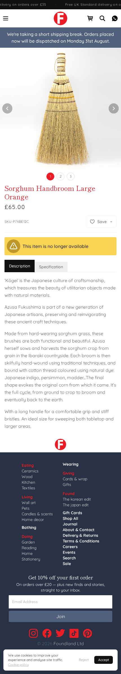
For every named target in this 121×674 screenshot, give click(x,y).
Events (69, 552)
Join (60, 616)
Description (19, 266)
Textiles (28, 487)
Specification (51, 266)
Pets (26, 508)
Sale (67, 563)
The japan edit (76, 504)
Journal (70, 524)
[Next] (114, 108)
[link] (60, 18)
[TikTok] (74, 633)
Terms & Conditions (81, 541)
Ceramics (30, 471)
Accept (103, 660)
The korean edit (77, 499)
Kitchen (28, 482)
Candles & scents (37, 513)
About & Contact (79, 529)
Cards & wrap (75, 478)
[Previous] (7, 108)
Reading (29, 547)
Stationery (31, 559)
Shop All (70, 518)
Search (69, 557)
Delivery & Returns (80, 535)
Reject (84, 660)
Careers (70, 546)
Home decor (33, 519)
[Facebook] (46, 633)
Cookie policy (18, 664)
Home (27, 553)
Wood (27, 476)
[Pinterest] (87, 633)
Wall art (29, 502)
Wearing (71, 464)
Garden (28, 542)
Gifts (67, 484)
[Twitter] (60, 633)
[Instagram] (33, 633)
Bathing (29, 527)
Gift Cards (72, 512)
